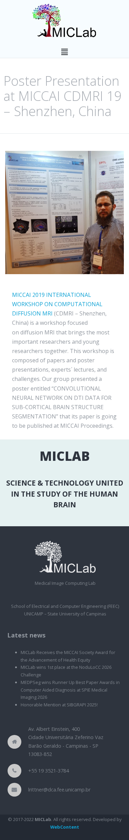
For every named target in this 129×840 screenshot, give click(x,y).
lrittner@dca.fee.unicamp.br (59, 789)
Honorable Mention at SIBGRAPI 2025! (59, 705)
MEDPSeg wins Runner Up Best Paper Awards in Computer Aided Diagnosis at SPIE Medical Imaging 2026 (70, 690)
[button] (64, 51)
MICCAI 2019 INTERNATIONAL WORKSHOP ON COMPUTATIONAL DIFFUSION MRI (57, 304)
